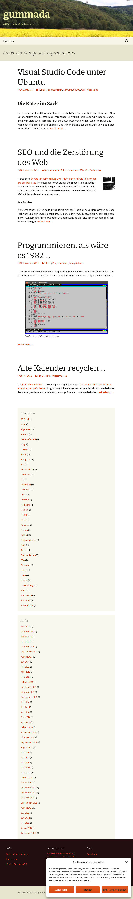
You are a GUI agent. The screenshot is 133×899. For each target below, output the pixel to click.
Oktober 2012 (27, 797)
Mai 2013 (25, 762)
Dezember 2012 (28, 787)
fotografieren (63, 853)
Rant (23, 545)
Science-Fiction (28, 555)
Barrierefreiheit (52, 170)
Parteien (25, 524)
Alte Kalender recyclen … (62, 368)
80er (46, 262)
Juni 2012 (25, 817)
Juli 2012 (25, 812)
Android (24, 434)
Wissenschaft (27, 605)
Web (83, 89)
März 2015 (25, 676)
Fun (39, 375)
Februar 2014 (27, 727)
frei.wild (72, 853)
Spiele (24, 570)
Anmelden (92, 854)
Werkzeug (26, 600)
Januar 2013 (26, 782)
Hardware (25, 474)
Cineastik (25, 449)
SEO (82, 170)
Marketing (25, 504)
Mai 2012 (25, 822)
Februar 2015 (27, 681)
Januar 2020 (26, 636)
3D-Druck (25, 419)
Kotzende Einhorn (32, 384)
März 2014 (25, 722)
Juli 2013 (25, 752)
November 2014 (28, 686)
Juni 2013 (25, 757)
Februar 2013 (27, 777)
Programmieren (54, 89)
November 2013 (28, 732)
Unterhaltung (27, 585)
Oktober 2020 (27, 631)
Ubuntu (76, 89)
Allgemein (25, 429)
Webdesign (92, 89)
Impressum (8, 41)
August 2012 (27, 807)
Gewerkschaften (70, 857)
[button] (126, 862)
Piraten (24, 529)
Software (67, 89)
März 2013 (25, 772)
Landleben (26, 484)
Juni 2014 (25, 707)
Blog (23, 444)
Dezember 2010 (28, 832)
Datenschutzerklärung (17, 854)
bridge (53, 853)
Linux (43, 89)
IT (39, 89)
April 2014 (25, 717)
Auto (48, 853)
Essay (23, 454)
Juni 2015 (25, 661)
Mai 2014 (25, 712)
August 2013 (27, 747)
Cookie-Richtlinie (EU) (16, 864)
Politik (24, 534)
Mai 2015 (25, 666)
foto (57, 853)
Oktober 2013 (27, 737)
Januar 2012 (26, 827)
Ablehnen (87, 889)
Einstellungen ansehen (114, 889)
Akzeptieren (61, 889)
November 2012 (28, 792)
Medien (24, 509)
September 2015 (29, 651)
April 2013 (25, 767)
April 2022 (25, 626)
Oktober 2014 (27, 691)
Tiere (23, 575)
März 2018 (25, 641)
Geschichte (50, 857)
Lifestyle (46, 375)
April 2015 (25, 671)
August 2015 (27, 656)
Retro (71, 262)
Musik (23, 519)
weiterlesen (58, 128)
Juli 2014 (25, 702)
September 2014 (29, 697)
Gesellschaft (27, 469)
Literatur (25, 499)
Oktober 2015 (27, 646)
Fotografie (26, 459)
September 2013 (29, 742)
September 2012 (29, 802)
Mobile (24, 514)
